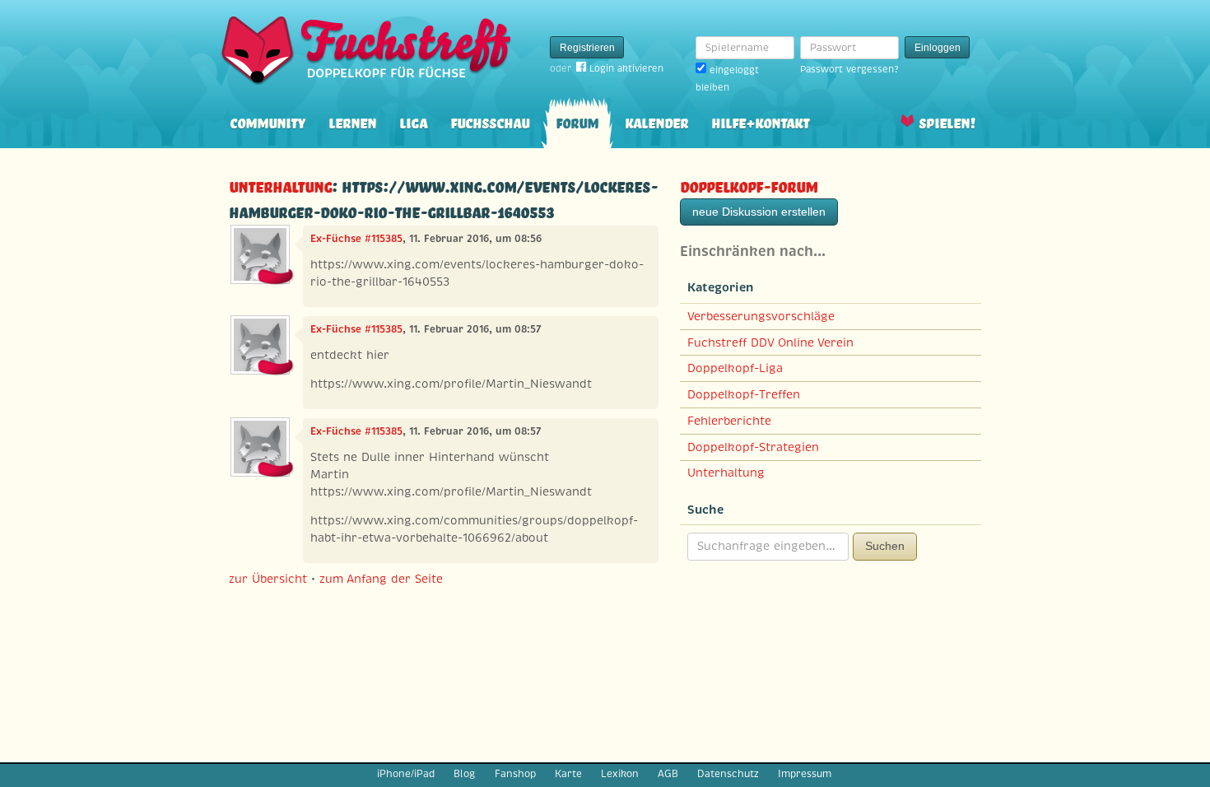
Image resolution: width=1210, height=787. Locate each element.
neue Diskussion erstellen (759, 211)
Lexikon (620, 773)
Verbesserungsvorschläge (761, 316)
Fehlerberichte (729, 420)
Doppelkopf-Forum (748, 184)
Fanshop (515, 773)
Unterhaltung (280, 184)
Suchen (885, 545)
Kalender (656, 121)
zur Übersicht (268, 578)
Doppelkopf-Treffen (743, 394)
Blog (464, 773)
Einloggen (937, 48)
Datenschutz (728, 773)
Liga (413, 121)
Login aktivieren (626, 68)
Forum (577, 121)
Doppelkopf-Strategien (753, 447)
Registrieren (587, 48)
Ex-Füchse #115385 (356, 238)
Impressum (804, 773)
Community (267, 121)
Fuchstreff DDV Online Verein (770, 342)
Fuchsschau (489, 121)
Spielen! (947, 121)
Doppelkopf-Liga (735, 368)
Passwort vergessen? (849, 69)
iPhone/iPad (406, 773)
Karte (568, 773)
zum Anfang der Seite (381, 578)
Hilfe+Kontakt (760, 121)
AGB (668, 773)
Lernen (352, 121)
